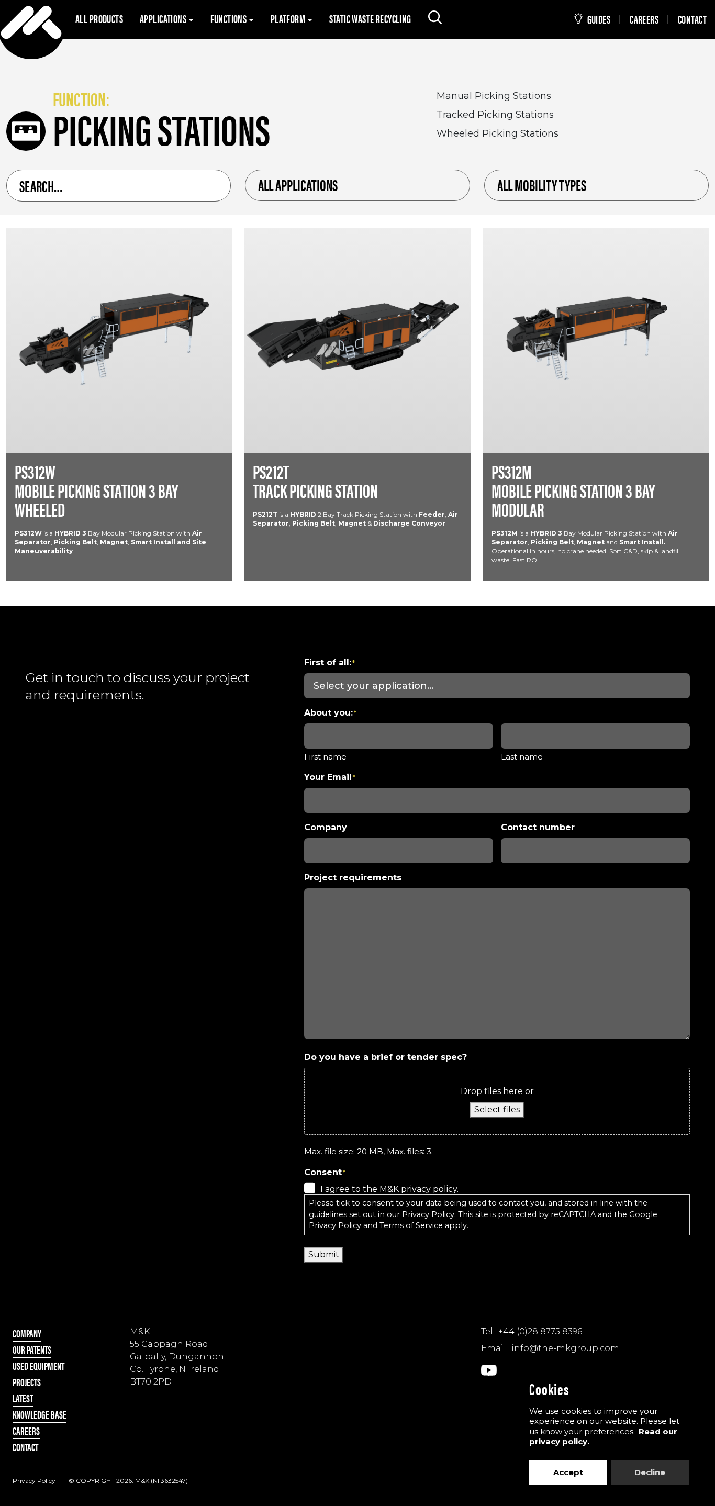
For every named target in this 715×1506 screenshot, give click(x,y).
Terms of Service (411, 1225)
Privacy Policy (428, 1214)
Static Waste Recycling (370, 18)
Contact (692, 19)
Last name (522, 757)
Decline (649, 1472)
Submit (323, 1254)
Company (27, 1333)
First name (325, 757)
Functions (229, 18)
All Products (99, 18)
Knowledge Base (39, 1414)
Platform (289, 18)
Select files (497, 1109)
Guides (597, 19)
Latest (23, 1397)
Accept (568, 1472)
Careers (644, 19)
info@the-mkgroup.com (565, 1348)
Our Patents (32, 1349)
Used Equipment (38, 1365)
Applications (164, 18)
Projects (27, 1381)
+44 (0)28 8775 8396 (540, 1331)
